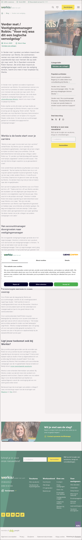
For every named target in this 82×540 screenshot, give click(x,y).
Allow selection (41, 284)
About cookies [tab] (41, 260)
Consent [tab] (15, 260)
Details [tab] (67, 260)
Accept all (66, 284)
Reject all (16, 284)
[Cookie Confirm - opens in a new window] (70, 254)
